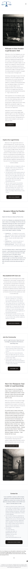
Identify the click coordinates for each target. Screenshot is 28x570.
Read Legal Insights (14, 197)
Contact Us (10, 124)
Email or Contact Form (14, 542)
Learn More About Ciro (12, 446)
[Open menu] (26, 4)
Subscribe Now (14, 368)
